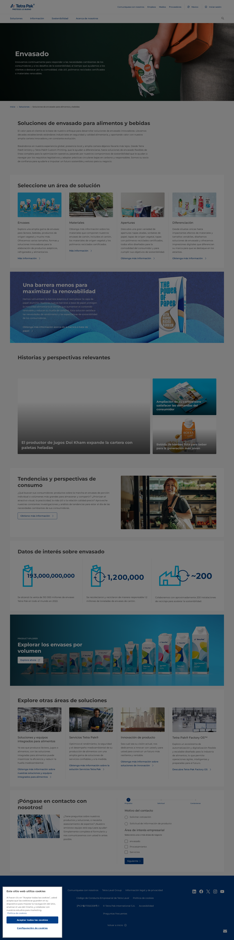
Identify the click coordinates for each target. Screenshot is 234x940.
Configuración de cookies (32, 928)
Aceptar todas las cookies (32, 920)
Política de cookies (17, 913)
